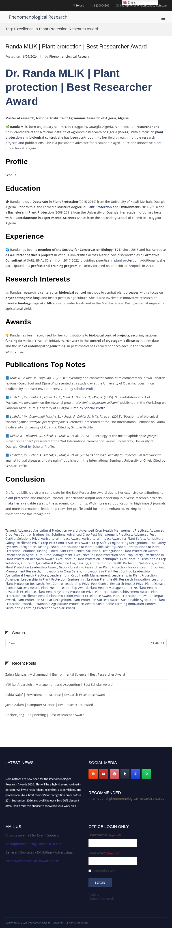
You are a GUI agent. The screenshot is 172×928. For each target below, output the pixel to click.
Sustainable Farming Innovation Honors (126, 604)
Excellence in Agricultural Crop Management (38, 555)
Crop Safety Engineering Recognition (119, 543)
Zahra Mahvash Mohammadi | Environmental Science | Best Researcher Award (65, 674)
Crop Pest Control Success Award (65, 543)
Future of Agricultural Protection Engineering (54, 563)
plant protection (126, 260)
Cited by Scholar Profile (78, 388)
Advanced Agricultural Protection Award (48, 530)
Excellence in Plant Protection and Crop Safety (108, 555)
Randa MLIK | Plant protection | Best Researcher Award (76, 46)
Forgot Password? (101, 898)
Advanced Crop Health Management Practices (113, 530)
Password (104, 853)
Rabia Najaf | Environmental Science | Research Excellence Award (55, 694)
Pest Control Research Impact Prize (117, 583)
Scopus (10, 175)
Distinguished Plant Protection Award (130, 551)
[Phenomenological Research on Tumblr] (125, 774)
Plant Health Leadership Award (64, 587)
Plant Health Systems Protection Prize (65, 592)
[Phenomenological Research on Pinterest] (114, 774)
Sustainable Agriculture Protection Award (64, 604)
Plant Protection (99, 207)
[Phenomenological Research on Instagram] (135, 774)
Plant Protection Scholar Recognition (44, 600)
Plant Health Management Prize (113, 587)
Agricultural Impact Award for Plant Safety (113, 538)
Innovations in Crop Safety (61, 571)
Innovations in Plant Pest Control (107, 571)
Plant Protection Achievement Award (122, 592)
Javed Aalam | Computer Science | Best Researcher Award (49, 705)
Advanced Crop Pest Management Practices (99, 534)
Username (104, 835)
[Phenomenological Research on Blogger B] (93, 774)
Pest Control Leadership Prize (67, 583)
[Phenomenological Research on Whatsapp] (146, 774)
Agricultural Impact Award (60, 538)
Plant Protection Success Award (96, 600)
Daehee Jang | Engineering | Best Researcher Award (44, 715)
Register (94, 894)
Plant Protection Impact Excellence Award (80, 596)
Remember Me (103, 871)
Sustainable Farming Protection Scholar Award (40, 608)
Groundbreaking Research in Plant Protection (93, 567)
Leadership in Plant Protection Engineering (53, 579)
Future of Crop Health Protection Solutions (121, 563)
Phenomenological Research (38, 17)
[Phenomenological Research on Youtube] (103, 774)
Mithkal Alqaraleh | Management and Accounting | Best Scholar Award (59, 684)
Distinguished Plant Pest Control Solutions (68, 551)
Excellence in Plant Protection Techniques (87, 559)
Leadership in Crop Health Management (80, 575)
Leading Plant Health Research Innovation (118, 579)
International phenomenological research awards (126, 798)
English (132, 2)
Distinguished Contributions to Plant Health (70, 547)
